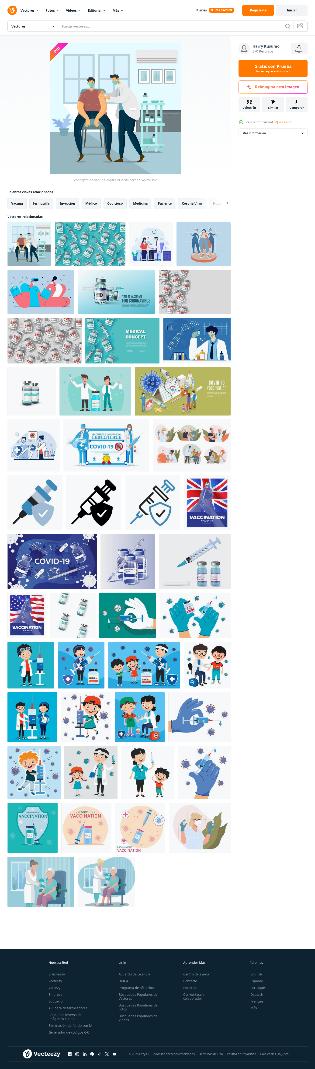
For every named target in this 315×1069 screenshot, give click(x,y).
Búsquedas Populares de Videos (138, 1018)
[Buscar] (288, 26)
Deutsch (256, 994)
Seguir (299, 51)
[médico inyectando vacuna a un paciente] (151, 244)
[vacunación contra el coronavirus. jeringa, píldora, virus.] (86, 828)
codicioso (115, 203)
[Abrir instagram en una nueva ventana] (77, 1054)
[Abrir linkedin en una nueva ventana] (85, 1054)
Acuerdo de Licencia (134, 974)
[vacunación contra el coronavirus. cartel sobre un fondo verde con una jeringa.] (32, 828)
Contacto (190, 981)
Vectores (28, 10)
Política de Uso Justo (274, 1054)
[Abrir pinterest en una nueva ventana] (92, 1054)
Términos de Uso (211, 1054)
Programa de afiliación (136, 987)
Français (256, 1001)
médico (91, 203)
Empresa (55, 994)
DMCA (123, 981)
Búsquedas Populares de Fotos (138, 1007)
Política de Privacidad (241, 1054)
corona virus (192, 203)
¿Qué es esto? (283, 122)
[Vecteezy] (12, 10)
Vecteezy (55, 981)
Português (258, 987)
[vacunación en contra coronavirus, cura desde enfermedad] (200, 828)
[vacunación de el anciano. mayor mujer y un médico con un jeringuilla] (40, 882)
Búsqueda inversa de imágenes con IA (65, 1017)
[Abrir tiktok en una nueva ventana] (99, 1054)
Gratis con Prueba (273, 68)
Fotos (50, 10)
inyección (67, 203)
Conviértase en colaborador (195, 996)
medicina (140, 203)
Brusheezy (56, 974)
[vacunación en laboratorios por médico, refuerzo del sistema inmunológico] (192, 445)
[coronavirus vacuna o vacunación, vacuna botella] (116, 292)
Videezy (54, 987)
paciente (165, 203)
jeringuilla (41, 203)
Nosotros (190, 987)
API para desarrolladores (67, 1008)
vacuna (17, 203)
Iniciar (292, 10)
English (256, 974)
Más (116, 10)
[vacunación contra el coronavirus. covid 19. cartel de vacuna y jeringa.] (140, 828)
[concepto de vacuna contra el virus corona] (29, 244)
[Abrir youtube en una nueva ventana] (114, 1054)
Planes (201, 10)
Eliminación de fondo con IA (70, 1025)
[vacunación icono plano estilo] (34, 502)
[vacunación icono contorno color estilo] (152, 502)
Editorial (94, 10)
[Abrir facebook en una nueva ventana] (70, 1054)
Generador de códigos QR (68, 1032)
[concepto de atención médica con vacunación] (127, 615)
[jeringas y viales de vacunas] (195, 561)
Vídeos (71, 10)
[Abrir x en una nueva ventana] (107, 1054)
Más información (254, 133)
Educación (56, 1001)
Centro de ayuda (196, 974)
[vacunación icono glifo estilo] (93, 502)
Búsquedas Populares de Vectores (138, 996)
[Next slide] (223, 203)
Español (256, 981)
